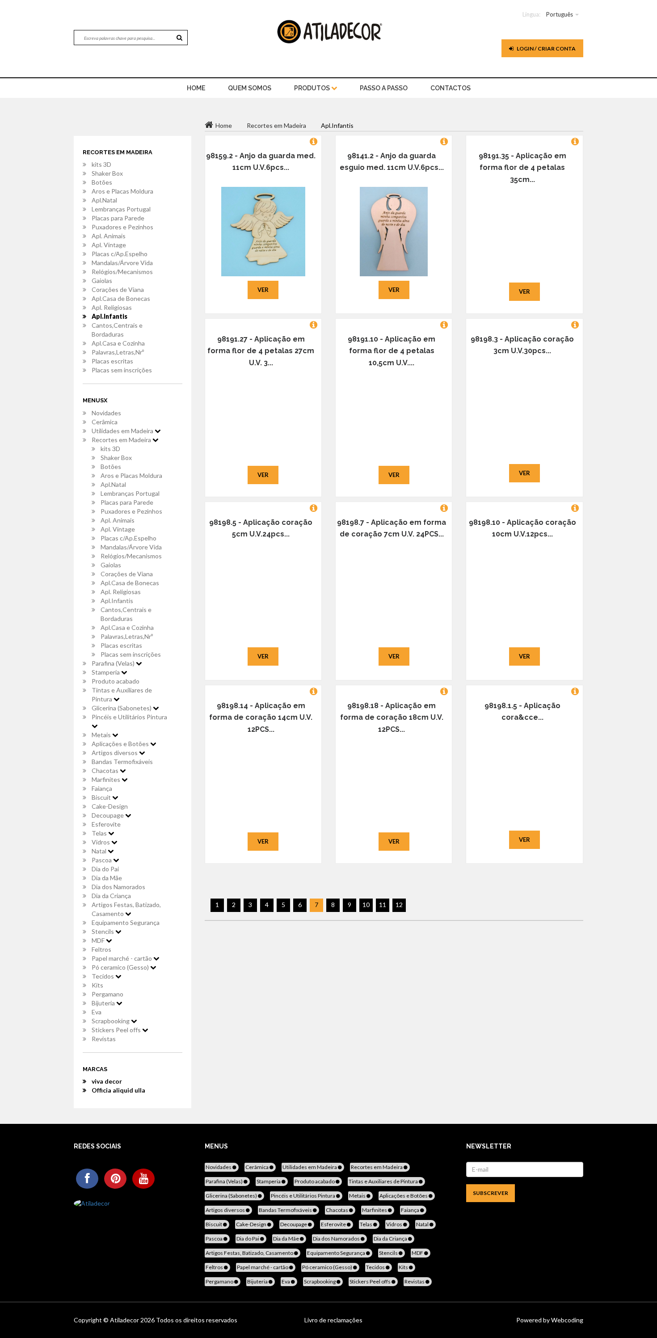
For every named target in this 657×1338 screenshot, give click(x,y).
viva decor (107, 1081)
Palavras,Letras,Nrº (118, 352)
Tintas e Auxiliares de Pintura (122, 694)
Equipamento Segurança (126, 922)
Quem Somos (249, 88)
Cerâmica (105, 422)
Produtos (312, 88)
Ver (263, 289)
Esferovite (106, 824)
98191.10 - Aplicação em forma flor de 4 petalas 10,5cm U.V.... (391, 351)
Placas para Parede (118, 218)
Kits (97, 985)
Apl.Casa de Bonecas (121, 298)
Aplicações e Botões (121, 743)
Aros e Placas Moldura (122, 191)
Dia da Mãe (107, 878)
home (196, 88)
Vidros (101, 842)
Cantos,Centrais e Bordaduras (117, 329)
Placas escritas (112, 361)
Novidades (106, 413)
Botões (102, 182)
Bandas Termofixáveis (122, 761)
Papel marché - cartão (122, 958)
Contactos (450, 88)
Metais (102, 735)
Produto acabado (115, 681)
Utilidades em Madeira (123, 431)
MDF (99, 940)
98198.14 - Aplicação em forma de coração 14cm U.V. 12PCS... (260, 717)
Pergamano (107, 994)
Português (559, 14)
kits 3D (101, 164)
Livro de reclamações (333, 1320)
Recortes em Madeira (122, 439)
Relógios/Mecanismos (122, 271)
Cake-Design (110, 806)
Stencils (103, 931)
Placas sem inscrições (122, 370)
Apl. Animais (109, 236)
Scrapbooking (111, 1021)
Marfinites (107, 779)
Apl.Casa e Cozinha (118, 343)
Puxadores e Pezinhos (122, 227)
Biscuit (102, 797)
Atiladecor (125, 1320)
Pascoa (102, 860)
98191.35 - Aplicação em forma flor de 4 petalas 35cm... (522, 168)
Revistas (104, 1039)
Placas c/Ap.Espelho (119, 253)
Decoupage (108, 815)
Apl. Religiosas (112, 307)
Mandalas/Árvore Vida (122, 262)
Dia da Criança (111, 895)
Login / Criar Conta (546, 48)
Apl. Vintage (109, 245)
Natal (100, 851)
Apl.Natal (104, 200)
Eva (96, 1012)
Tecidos (103, 976)
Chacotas (106, 770)
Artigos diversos (115, 752)
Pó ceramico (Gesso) (121, 967)
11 (382, 904)
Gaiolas (102, 280)
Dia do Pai (105, 869)
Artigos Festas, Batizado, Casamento (126, 909)
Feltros (101, 949)
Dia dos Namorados (118, 887)
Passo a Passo (384, 88)
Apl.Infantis (109, 316)
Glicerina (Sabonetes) (122, 708)
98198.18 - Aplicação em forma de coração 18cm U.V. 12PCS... (391, 717)
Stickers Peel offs (117, 1030)
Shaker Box (107, 173)
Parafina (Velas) (114, 663)
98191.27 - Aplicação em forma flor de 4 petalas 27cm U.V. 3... (260, 351)
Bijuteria (104, 1003)
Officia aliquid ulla (118, 1090)
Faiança (102, 788)
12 (399, 904)
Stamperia (106, 672)
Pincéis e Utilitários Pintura (129, 717)
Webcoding (566, 1320)
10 (366, 904)
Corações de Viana (118, 289)
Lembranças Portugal (121, 209)
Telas (100, 833)
